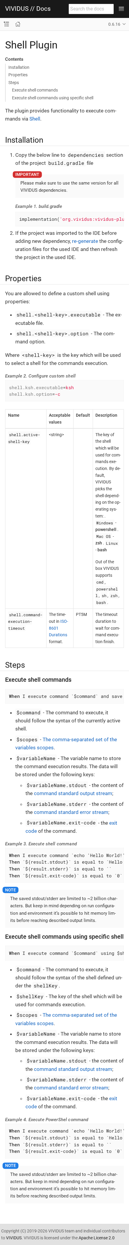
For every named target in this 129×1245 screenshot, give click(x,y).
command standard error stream (71, 812)
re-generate (85, 241)
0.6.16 (114, 24)
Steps (13, 82)
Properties (18, 74)
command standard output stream (73, 793)
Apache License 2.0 (97, 1237)
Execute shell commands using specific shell (52, 97)
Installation (18, 67)
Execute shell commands (35, 90)
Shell (34, 119)
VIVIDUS (14, 1237)
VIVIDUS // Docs (28, 9)
